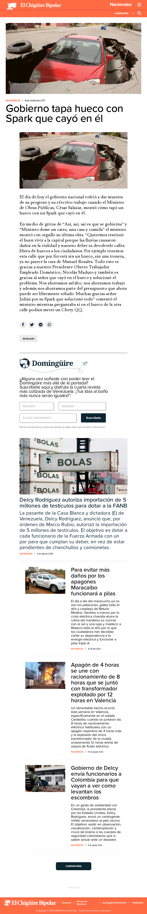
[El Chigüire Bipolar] (33, 6)
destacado (28, 338)
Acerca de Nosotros (82, 902)
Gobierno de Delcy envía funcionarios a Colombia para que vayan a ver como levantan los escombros (96, 782)
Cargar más (74, 866)
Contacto (66, 902)
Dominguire (121, 13)
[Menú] (139, 5)
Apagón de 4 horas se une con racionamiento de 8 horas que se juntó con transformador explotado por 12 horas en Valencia (95, 682)
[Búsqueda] (139, 13)
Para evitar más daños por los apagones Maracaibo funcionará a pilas (93, 581)
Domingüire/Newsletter (114, 902)
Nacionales (120, 4)
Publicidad (137, 902)
